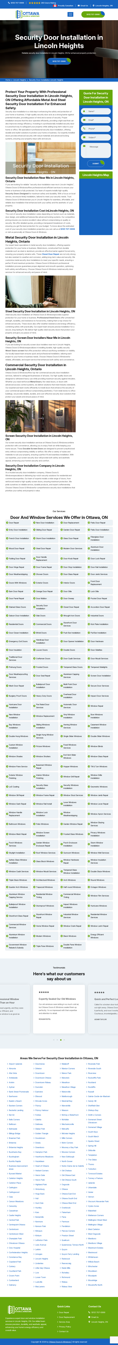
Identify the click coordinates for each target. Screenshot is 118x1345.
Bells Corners (14, 1119)
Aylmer (12, 1087)
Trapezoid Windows (44, 887)
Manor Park (66, 1073)
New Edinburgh (68, 1156)
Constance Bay (15, 1257)
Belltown (12, 1124)
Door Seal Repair (43, 676)
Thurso (91, 1164)
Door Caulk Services (71, 658)
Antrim (11, 1082)
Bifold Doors (41, 633)
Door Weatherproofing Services (18, 675)
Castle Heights (15, 1215)
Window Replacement (45, 716)
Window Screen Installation (42, 834)
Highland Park (41, 1184)
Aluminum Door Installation (97, 548)
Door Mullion (41, 598)
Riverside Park (94, 1064)
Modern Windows (43, 936)
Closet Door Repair (71, 607)
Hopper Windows (70, 766)
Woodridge (92, 1280)
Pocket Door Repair (99, 598)
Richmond (66, 1277)
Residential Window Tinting (44, 895)
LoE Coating (14, 787)
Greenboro (39, 1147)
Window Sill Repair (16, 795)
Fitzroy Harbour (41, 1110)
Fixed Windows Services (69, 746)
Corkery (12, 1266)
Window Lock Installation (42, 814)
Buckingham (14, 1156)
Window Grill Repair (71, 776)
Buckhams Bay (15, 1152)
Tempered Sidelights (99, 667)
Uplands (91, 1183)
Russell (91, 1092)
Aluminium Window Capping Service (17, 895)
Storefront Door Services (70, 624)
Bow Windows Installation (97, 716)
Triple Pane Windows (45, 946)
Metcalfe (65, 1129)
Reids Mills (66, 1268)
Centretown (14, 1229)
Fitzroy (38, 1105)
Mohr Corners (67, 1143)
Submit (96, 164)
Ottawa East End (69, 1194)
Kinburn (38, 1235)
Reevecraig (66, 1263)
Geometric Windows (99, 787)
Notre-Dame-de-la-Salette (73, 1166)
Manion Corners (68, 1068)
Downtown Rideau (43, 1082)
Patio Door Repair (98, 523)
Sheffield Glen (94, 1105)
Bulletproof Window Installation (17, 905)
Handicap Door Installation (42, 641)
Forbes (38, 1115)
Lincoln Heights (19, 80)
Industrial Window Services (70, 916)
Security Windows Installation (71, 786)
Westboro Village (95, 1243)
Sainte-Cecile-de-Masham (99, 1096)
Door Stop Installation (72, 567)
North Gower (67, 1161)
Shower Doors (42, 574)
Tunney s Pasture (95, 1178)
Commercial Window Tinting (72, 895)
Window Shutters (43, 756)
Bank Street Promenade (19, 1092)
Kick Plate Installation (99, 624)
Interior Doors (69, 583)
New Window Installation (14, 716)
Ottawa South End (69, 1198)
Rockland (92, 1082)
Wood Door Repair (16, 548)
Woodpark (92, 1275)
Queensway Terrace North (73, 1245)
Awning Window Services (70, 726)
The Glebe (92, 1160)
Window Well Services (100, 853)
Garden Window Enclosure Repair (43, 844)
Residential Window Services (99, 916)
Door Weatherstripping (18, 574)
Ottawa (65, 1189)
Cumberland (14, 1280)
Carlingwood (14, 1192)
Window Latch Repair (99, 926)
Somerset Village (95, 1127)
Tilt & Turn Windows (99, 766)
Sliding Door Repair (44, 530)
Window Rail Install (44, 804)
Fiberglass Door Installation (97, 538)
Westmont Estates (95, 1248)
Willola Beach (93, 1262)
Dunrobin (39, 1087)
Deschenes (40, 1064)
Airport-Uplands (15, 1064)
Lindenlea (39, 1263)
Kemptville (39, 1217)
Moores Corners (68, 1152)
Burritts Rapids (15, 1161)
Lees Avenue (40, 1245)
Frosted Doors (42, 667)
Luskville (38, 1282)
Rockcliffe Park (94, 1078)
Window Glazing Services (97, 824)
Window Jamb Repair (99, 795)
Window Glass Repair (99, 756)
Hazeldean (39, 1161)
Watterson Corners (96, 1215)
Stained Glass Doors (17, 607)
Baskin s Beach (15, 1101)
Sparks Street (93, 1141)
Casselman (13, 1211)
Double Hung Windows (18, 736)
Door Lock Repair (98, 558)
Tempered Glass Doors (73, 667)
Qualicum (65, 1240)
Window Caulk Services (19, 871)
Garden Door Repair (71, 530)
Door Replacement (71, 523)
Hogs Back (39, 1194)
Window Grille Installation (96, 776)
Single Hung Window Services (44, 736)
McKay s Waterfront (70, 1115)
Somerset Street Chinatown (95, 1121)
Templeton (92, 1155)
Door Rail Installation (99, 567)
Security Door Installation (42, 607)
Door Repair (14, 523)
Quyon (64, 1249)
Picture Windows (43, 746)
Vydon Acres (93, 1206)
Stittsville (91, 1150)
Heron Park (40, 1180)
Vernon (91, 1197)
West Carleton (94, 1229)
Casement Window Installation (98, 726)
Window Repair (97, 706)
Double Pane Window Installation (72, 946)
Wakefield (92, 1211)
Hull (36, 1198)
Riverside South (94, 1068)
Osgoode (65, 1184)
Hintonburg (39, 1189)
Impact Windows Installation (70, 905)
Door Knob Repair (70, 558)
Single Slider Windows (72, 736)
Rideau (64, 1282)
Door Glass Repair (70, 574)
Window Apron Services (101, 814)
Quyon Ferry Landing (70, 1254)
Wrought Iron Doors (71, 615)
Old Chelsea (67, 1170)
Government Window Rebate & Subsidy (18, 946)
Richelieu (65, 1272)
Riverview (92, 1073)
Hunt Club (39, 1203)
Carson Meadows (16, 1201)
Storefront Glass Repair (18, 916)
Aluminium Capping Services (71, 675)
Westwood (92, 1252)
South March (93, 1136)
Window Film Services (100, 896)
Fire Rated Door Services (42, 706)
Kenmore (39, 1221)
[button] (53, 1039)
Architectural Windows (45, 880)
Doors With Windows (18, 583)
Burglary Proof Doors (18, 696)
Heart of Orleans (42, 1166)
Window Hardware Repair (71, 861)
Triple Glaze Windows (18, 880)
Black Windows (69, 936)
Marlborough (67, 1096)
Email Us (84, 6)
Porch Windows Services (15, 844)
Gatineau (39, 1124)
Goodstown (40, 1138)
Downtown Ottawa (43, 1078)
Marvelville (66, 1105)
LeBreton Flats (41, 1240)
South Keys (93, 1132)
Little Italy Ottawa (42, 1268)
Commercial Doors (44, 624)
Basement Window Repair (44, 766)
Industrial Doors (97, 615)
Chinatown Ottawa (16, 1243)
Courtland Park (15, 1271)
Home (7, 80)
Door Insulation (15, 650)
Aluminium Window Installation (17, 936)
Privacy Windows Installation (98, 834)
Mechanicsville (68, 1124)
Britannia (12, 1143)
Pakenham (66, 1212)
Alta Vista (13, 1073)
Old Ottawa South (69, 1180)
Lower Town (40, 1277)
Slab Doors (40, 615)
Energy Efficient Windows (97, 936)
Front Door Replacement (96, 582)
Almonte (12, 1068)
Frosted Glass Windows (73, 834)
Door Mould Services (99, 658)
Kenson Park (40, 1226)
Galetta (38, 1119)
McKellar (65, 1119)
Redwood (66, 1259)
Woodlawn (92, 1271)
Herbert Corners (42, 1170)
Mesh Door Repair (16, 686)
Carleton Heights (16, 1178)
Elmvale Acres (41, 1101)
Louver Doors (42, 650)
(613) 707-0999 (17, 3)
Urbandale (92, 1187)
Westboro (92, 1238)
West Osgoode (94, 1234)
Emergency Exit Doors (18, 641)
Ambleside (13, 1078)
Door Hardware (97, 641)
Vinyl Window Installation (69, 716)
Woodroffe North (95, 1285)
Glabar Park (40, 1129)
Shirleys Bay (93, 1110)
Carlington (13, 1187)
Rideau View (67, 1286)
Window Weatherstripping (70, 814)
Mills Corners (67, 1138)
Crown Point (14, 1275)
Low (37, 1272)
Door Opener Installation (73, 641)
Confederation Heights (18, 1252)
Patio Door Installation (100, 530)
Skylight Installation (17, 853)
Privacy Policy (65, 1327)
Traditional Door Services (15, 658)
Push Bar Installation (71, 633)
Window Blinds (97, 746)
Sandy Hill (92, 1101)
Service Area (64, 1322)
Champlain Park (15, 1238)
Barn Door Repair (16, 591)
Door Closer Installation (18, 633)
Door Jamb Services (99, 574)
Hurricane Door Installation (15, 706)
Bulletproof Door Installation (43, 685)
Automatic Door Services (70, 706)
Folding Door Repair (17, 558)
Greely (38, 1143)
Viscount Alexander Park (98, 1201)
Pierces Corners (68, 1231)
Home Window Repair (45, 926)
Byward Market (15, 1173)
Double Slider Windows (100, 736)
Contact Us (63, 1331)
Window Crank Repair (72, 926)
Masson (65, 1110)
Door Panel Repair (16, 598)
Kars (37, 1212)
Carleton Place (15, 1183)
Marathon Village (69, 1087)
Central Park (14, 1220)
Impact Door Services (100, 696)
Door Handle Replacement (41, 558)
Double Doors (69, 650)
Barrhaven (13, 1096)
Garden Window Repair (73, 824)
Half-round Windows (72, 887)
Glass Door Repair (70, 538)
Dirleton (38, 1068)
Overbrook (66, 1208)
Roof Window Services (45, 853)
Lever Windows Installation (69, 804)
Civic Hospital (14, 1248)
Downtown (40, 1073)
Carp (11, 1197)
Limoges (38, 1254)
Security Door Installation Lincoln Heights (46, 80)
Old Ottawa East (68, 1175)
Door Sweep (68, 598)
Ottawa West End (69, 1203)
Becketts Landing (16, 1110)
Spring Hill (92, 1146)
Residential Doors (16, 624)
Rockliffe (91, 1087)
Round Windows (97, 880)
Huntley (38, 1208)
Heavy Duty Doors (44, 696)
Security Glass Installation (42, 786)
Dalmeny (12, 1285)
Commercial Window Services (17, 926)
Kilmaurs (38, 1231)
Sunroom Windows (71, 853)
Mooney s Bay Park (70, 1147)
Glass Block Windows (45, 861)
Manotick (65, 1078)
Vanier (90, 1192)
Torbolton (92, 1169)
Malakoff (65, 1064)
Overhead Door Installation (69, 696)
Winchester (92, 1266)
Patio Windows (42, 824)
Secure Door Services (100, 686)
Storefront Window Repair (44, 916)
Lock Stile (95, 591)
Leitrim (38, 1249)
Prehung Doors (15, 667)
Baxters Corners (15, 1105)
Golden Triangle (41, 1133)
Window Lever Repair (99, 804)
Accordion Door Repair (100, 607)
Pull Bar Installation (98, 633)
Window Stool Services (73, 795)
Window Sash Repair (17, 804)
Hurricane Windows (99, 906)
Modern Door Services (72, 548)
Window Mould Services (46, 871)
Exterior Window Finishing (16, 776)
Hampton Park (41, 1152)
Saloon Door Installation (19, 615)
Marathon (66, 1082)
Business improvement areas (18, 1167)
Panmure (65, 1221)
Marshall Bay (67, 1101)
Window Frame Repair (45, 795)
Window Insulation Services (98, 861)
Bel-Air (12, 1115)
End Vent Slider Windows (69, 756)
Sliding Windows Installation (43, 726)
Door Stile (67, 591)
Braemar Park (14, 1138)
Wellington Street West (97, 1220)
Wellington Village (95, 1224)
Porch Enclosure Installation (70, 844)
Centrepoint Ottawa (17, 1224)
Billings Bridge (14, 1133)
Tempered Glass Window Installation (71, 871)
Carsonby (13, 1206)
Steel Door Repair (43, 548)
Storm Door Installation (45, 538)
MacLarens (40, 1286)
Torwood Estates (95, 1173)
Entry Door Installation (18, 530)
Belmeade (13, 1129)
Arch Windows (69, 880)
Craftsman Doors (43, 658)
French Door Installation (19, 538)
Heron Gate (40, 1175)
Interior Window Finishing (42, 776)
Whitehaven (93, 1257)
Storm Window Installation (97, 844)
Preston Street (68, 1235)
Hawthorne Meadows (44, 1156)
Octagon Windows (98, 887)
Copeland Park (15, 1262)
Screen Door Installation (101, 676)
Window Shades (16, 756)
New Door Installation (45, 523)
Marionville (66, 1092)
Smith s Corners (94, 1115)
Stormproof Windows (45, 906)
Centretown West (16, 1234)
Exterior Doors (42, 583)
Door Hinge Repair (16, 567)
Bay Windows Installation (15, 726)
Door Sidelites (96, 650)
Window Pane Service (18, 766)
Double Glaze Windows (100, 871)
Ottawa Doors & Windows (60, 1342)
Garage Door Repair (44, 591)
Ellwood (38, 1096)
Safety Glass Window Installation (18, 861)
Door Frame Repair (44, 567)
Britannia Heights (16, 1147)
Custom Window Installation (16, 746)
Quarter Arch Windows (18, 887)
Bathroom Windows (17, 824)
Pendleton (66, 1226)
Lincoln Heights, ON (104, 6)
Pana (64, 1217)
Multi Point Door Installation (70, 685)
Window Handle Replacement (15, 814)
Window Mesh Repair (18, 834)
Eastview (39, 1092)
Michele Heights (68, 1133)
